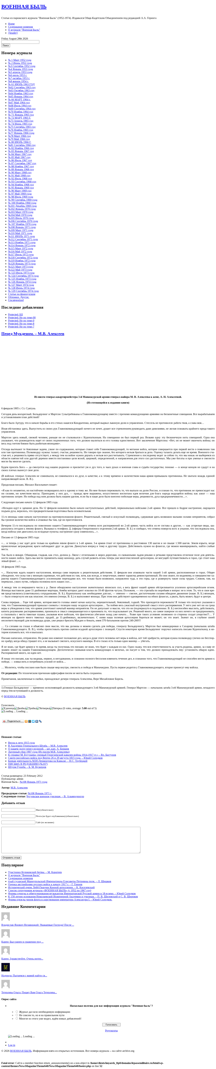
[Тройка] (31, 708)
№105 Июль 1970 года (21, 218)
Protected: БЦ (15, 314)
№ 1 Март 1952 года (19, 60)
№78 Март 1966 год (19, 136)
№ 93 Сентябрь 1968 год (22, 181)
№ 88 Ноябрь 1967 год (21, 166)
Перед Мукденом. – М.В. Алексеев (32, 333)
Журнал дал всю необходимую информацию (44, 1011)
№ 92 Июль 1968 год (20, 178)
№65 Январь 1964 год (20, 96)
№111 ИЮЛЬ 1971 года (21, 236)
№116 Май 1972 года (20, 251)
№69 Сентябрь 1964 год (21, 108)
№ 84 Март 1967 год (19, 154)
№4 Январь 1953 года (20, 69)
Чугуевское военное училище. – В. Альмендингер (55, 796)
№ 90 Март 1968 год (19, 172)
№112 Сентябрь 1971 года (23, 239)
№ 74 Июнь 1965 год (20, 123)
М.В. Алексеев (19, 787)
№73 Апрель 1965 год (20, 120)
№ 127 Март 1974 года (21, 285)
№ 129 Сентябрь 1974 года (23, 291)
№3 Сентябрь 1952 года (21, 66)
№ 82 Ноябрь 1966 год (21, 148)
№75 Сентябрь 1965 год (21, 126)
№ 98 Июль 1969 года (20, 196)
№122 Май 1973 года (20, 269)
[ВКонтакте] (37, 721)
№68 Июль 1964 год (19, 105)
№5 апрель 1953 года (20, 72)
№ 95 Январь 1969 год (21, 187)
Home (11, 23)
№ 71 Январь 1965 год (21, 114)
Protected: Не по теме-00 (22, 317)
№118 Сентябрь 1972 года (23, 257)
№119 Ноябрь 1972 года (21, 260)
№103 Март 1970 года (20, 212)
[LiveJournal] (40, 721)
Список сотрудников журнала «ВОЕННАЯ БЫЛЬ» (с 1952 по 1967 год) (49, 890)
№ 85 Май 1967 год (19, 157)
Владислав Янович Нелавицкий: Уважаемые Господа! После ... (37, 924)
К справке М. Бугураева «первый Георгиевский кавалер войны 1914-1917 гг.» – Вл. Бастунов (62, 754)
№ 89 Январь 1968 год (21, 169)
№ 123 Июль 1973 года (21, 272)
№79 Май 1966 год (19, 139)
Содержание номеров (20, 26)
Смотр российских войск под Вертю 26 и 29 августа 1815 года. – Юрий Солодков (55, 757)
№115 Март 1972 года (20, 248)
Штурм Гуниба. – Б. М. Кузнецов (27, 767)
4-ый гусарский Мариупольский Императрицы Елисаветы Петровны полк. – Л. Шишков (59, 881)
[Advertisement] (108, 366)
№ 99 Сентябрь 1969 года (22, 199)
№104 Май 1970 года (20, 215)
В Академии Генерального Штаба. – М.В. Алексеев (38, 745)
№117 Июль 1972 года (21, 254)
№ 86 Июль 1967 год (20, 160)
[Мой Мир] (30, 721)
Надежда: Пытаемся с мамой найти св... (24, 975)
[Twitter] (33, 721)
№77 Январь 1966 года (21, 133)
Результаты (111, 1030)
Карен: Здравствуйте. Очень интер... (22, 958)
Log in (11, 1045)
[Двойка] (20, 708)
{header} (13, 32)
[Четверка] (43, 708)
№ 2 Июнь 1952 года (20, 63)
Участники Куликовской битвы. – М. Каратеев (35, 872)
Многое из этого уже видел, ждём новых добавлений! (50, 1018)
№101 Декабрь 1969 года (22, 205)
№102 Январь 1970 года (22, 209)
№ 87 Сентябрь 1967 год (22, 163)
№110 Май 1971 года (20, 233)
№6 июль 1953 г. (17, 75)
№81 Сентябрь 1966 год (21, 145)
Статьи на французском (21, 294)
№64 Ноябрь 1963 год (20, 93)
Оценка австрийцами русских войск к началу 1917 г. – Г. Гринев (45, 884)
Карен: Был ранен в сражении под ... (22, 941)
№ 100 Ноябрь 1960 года (22, 202)
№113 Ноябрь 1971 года (21, 242)
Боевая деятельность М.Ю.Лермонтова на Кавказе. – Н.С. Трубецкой (47, 760)
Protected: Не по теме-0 (21, 320)
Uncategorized (16, 300)
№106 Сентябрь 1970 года (23, 221)
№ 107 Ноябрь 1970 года (22, 224)
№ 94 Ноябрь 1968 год (21, 184)
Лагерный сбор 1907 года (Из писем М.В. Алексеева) (39, 751)
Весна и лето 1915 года (21, 742)
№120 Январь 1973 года (22, 263)
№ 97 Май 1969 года (20, 193)
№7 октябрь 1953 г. (19, 78)
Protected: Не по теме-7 (21, 326)
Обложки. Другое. (18, 297)
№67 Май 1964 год (19, 102)
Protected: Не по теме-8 (21, 323)
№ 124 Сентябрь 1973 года (23, 275)
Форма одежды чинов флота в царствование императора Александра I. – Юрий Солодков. (60, 899)
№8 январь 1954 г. (18, 81)
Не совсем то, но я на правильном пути (41, 1015)
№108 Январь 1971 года (22, 227)
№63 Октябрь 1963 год (21, 90)
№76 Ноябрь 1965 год (20, 129)
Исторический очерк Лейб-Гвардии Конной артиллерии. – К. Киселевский (51, 887)
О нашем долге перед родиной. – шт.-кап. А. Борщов (38, 748)
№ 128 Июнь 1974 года (21, 288)
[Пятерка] (56, 708)
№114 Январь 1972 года (21, 245)
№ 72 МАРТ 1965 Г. (19, 117)
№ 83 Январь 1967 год (21, 151)
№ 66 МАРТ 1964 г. (19, 99)
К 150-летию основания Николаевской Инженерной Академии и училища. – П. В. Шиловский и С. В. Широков (73, 896)
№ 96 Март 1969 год (19, 190)
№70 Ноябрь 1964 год (20, 111)
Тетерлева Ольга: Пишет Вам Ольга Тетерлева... (29, 992)
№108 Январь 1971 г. (40, 793)
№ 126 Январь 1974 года (22, 281)
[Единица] (7, 708)
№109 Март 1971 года (20, 230)
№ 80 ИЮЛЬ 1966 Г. (19, 142)
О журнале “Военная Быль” (24, 29)
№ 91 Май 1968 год (19, 175)
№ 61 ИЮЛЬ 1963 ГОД (21, 84)
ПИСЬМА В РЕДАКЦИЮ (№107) (28, 764)
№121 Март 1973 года (20, 266)
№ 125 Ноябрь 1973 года (22, 278)
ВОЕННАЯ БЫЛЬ (24, 7)
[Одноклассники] (26, 721)
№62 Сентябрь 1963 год (21, 87)
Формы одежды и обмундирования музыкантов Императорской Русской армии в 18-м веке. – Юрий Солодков (72, 893)
